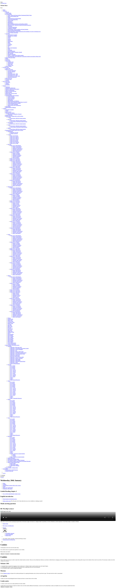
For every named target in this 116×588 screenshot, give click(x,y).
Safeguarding (10, 99)
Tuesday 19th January (17, 162)
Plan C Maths (10, 337)
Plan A (9, 333)
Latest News (7, 82)
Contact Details (8, 13)
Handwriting (10, 41)
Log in (4, 473)
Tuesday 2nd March (16, 154)
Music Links (10, 326)
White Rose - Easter (14, 362)
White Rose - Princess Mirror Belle (17, 351)
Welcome (7, 12)
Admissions (10, 26)
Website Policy (8, 535)
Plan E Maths (10, 341)
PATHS (9, 36)
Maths (9, 42)
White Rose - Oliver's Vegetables (16, 349)
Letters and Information (9, 90)
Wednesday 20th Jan (16, 295)
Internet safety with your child (11, 93)
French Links (10, 328)
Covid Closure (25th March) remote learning (18, 121)
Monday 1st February (17, 174)
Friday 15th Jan (15, 207)
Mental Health (10, 22)
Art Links (9, 324)
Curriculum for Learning (12, 34)
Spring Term (10, 64)
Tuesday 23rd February (17, 147)
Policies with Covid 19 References (14, 105)
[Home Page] (3, 3)
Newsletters (10, 72)
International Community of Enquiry (15, 114)
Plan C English (10, 336)
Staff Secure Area (8, 78)
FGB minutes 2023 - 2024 (13, 73)
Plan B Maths (10, 335)
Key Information (8, 14)
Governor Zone (6, 67)
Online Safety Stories (14, 464)
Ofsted (9, 17)
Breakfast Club (10, 61)
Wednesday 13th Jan (16, 205)
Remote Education (8, 115)
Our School (7, 59)
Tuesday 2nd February (17, 175)
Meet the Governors (9, 69)
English (9, 39)
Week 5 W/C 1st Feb (14, 140)
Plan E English (10, 340)
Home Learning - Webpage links (11, 467)
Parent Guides (13, 463)
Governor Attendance (12, 70)
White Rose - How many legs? (16, 347)
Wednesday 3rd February (17, 176)
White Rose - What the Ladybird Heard (17, 361)
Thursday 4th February (17, 178)
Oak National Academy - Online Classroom (16, 460)
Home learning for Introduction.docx (10, 499)
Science (9, 43)
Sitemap (4, 527)
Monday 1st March (16, 153)
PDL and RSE (10, 53)
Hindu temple (5, 523)
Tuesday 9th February (17, 182)
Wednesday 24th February (18, 148)
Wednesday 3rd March (17, 155)
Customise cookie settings (14, 553)
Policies (6, 58)
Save (11, 586)
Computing (10, 50)
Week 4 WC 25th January (15, 298)
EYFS (9, 38)
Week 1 (11, 378)
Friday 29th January (16, 172)
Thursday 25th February (17, 149)
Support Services (11, 98)
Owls (9, 417)
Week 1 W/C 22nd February (15, 145)
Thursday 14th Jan (16, 206)
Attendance (10, 21)
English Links (10, 319)
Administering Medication (10, 87)
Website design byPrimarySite (9, 539)
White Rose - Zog (13, 350)
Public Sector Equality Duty (13, 16)
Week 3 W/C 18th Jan (14, 137)
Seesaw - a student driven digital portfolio (16, 55)
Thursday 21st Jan (16, 296)
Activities (9, 466)
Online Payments (8, 92)
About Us (5, 10)
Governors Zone (8, 79)
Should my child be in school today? (12, 89)
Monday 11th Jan (16, 203)
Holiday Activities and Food (10, 91)
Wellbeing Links (11, 332)
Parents (4, 85)
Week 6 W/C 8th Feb (14, 141)
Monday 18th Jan (16, 293)
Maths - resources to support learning (17, 456)
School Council (8, 111)
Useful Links (7, 68)
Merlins (9, 128)
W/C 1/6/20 (12, 382)
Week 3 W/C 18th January (15, 160)
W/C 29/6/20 (12, 367)
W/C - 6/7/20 (12, 369)
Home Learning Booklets (15, 363)
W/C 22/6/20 (12, 366)
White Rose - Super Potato (15, 359)
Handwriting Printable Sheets (13, 459)
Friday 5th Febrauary (17, 226)
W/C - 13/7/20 (13, 370)
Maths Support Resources (15, 379)
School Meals (8, 106)
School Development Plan (13, 19)
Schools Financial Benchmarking (14, 30)
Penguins (9, 364)
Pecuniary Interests (11, 71)
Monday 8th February (17, 181)
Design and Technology (12, 47)
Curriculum (7, 33)
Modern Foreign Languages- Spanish (15, 52)
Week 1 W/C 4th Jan (14, 135)
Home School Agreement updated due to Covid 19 (17, 102)
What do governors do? (12, 77)
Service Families (8, 94)
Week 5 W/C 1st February (15, 173)
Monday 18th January (17, 161)
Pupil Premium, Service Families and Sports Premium (18, 29)
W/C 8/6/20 (12, 383)
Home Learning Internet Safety (14, 462)
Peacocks (9, 119)
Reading (14, 455)
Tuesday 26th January (17, 169)
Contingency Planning (12, 28)
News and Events (6, 81)
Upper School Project (12, 344)
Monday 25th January (17, 168)
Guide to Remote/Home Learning (14, 103)
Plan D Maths (10, 339)
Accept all (7, 553)
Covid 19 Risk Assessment (13, 32)
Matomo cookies (7, 573)
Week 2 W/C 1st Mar (14, 143)
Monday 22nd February (17, 146)
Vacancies (7, 80)
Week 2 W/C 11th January (15, 159)
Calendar (7, 83)
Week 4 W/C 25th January (15, 167)
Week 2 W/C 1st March (14, 152)
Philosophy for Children (12, 35)
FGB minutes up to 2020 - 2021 (14, 76)
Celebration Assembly (9, 109)
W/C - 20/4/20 (13, 375)
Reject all (2, 553)
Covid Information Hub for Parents (12, 95)
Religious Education (11, 54)
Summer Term (10, 65)
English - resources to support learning (17, 453)
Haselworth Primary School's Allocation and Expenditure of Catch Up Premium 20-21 (24, 31)
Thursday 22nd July (14, 133)
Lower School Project (12, 342)
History (9, 45)
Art (8, 46)
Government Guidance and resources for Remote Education (19, 461)
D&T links (10, 325)
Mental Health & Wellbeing (10, 107)
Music (9, 48)
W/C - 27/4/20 (13, 374)
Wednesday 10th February (18, 183)
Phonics (9, 40)
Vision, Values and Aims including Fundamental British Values (20, 15)
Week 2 (11, 377)
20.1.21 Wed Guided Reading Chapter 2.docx (11, 493)
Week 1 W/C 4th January (15, 158)
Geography (10, 44)
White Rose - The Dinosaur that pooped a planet (19, 348)
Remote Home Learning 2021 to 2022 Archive (14, 116)
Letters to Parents (11, 96)
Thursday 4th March (16, 156)
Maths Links (10, 320)
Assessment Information (12, 27)
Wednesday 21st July (14, 132)
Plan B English (10, 334)
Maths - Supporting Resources (16, 398)
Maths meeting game (7, 501)
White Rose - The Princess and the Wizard (18, 352)
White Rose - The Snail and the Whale (17, 353)
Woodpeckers (10, 122)
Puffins (9, 399)
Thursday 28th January (17, 171)
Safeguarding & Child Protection (11, 469)
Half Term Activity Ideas (15, 356)
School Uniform (8, 66)
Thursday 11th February (17, 184)
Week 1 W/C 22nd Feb (14, 142)
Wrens (9, 380)
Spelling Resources (11, 458)
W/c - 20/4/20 (12, 430)
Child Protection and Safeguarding (14, 18)
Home (4, 9)
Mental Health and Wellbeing (13, 101)
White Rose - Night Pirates (15, 360)
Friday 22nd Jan (16, 297)
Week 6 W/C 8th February (15, 180)
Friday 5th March (16, 157)
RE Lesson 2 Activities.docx (8, 525)
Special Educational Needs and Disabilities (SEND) (17, 23)
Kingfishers (10, 436)
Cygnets (9, 117)
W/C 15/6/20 (12, 365)
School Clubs (7, 60)
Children (4, 108)
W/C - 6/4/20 (12, 376)
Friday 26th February (17, 150)
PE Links (9, 327)
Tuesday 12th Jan (16, 204)
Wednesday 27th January (17, 170)
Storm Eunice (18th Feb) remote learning (18, 118)
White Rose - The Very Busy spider (17, 357)
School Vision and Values (10, 57)
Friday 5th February (16, 179)
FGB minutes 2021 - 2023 (13, 74)
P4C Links (10, 329)
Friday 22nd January (16, 166)
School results (10, 20)
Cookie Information (9, 534)
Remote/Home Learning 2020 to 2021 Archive (14, 130)
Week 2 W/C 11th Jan (14, 136)
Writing (14, 454)
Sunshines (10, 346)
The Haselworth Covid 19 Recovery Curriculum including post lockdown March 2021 (24, 56)
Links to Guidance (11, 97)
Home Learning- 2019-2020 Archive (12, 345)
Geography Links (11, 322)
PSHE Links (10, 331)
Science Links (10, 321)
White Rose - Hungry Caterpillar (16, 358)
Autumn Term (10, 63)
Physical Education (11, 51)
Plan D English (11, 338)
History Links (10, 323)
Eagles (9, 124)
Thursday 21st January (17, 165)
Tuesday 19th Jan (16, 294)
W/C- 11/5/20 (12, 427)
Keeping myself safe (9, 471)
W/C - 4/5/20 (12, 373)
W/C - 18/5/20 (13, 371)
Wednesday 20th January (17, 163)
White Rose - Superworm (15, 354)
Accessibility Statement (9, 533)
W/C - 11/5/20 (13, 372)
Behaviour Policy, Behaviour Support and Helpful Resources (19, 25)
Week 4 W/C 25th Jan (14, 138)
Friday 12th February (17, 185)
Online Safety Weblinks (14, 465)
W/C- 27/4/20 (12, 392)
